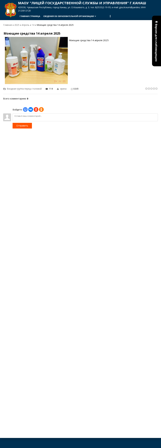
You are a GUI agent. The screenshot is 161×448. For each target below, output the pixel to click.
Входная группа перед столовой (24, 88)
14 (33, 24)
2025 (16, 24)
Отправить (22, 125)
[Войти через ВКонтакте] (30, 109)
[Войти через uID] (25, 109)
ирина (63, 88)
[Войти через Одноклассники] (41, 109)
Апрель (25, 24)
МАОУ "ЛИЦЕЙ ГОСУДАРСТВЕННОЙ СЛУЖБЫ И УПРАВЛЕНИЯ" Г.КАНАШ (82, 2)
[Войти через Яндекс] (36, 109)
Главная (7, 24)
